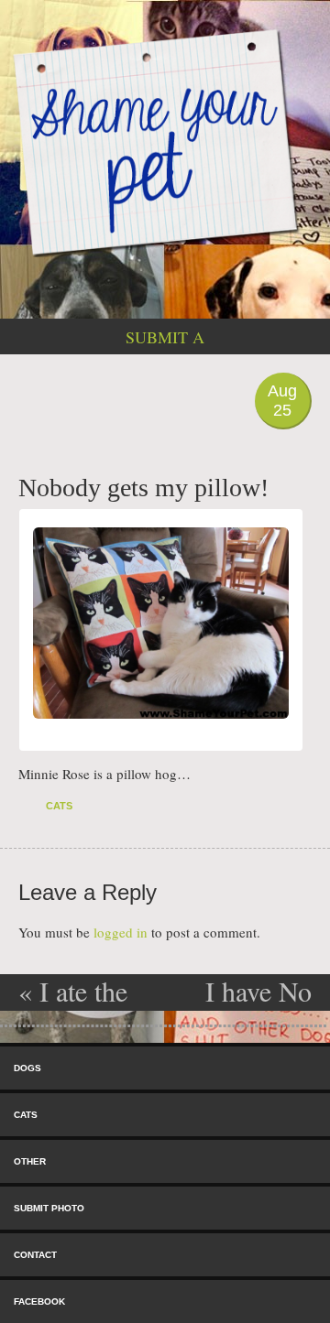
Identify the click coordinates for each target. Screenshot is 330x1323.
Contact (35, 1255)
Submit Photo (49, 1208)
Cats (59, 805)
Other (30, 1161)
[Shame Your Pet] (165, 141)
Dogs (27, 1068)
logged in (121, 932)
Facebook (39, 1301)
